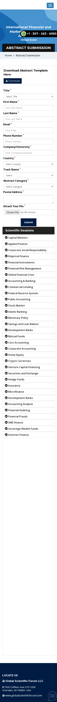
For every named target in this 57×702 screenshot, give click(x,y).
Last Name (11, 113)
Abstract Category (16, 180)
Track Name (12, 169)
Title (7, 90)
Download (14, 80)
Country (9, 158)
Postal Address (13, 192)
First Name (11, 102)
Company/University (17, 147)
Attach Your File (14, 206)
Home (8, 55)
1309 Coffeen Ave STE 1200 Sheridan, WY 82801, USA (19, 689)
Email (7, 124)
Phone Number (13, 135)
